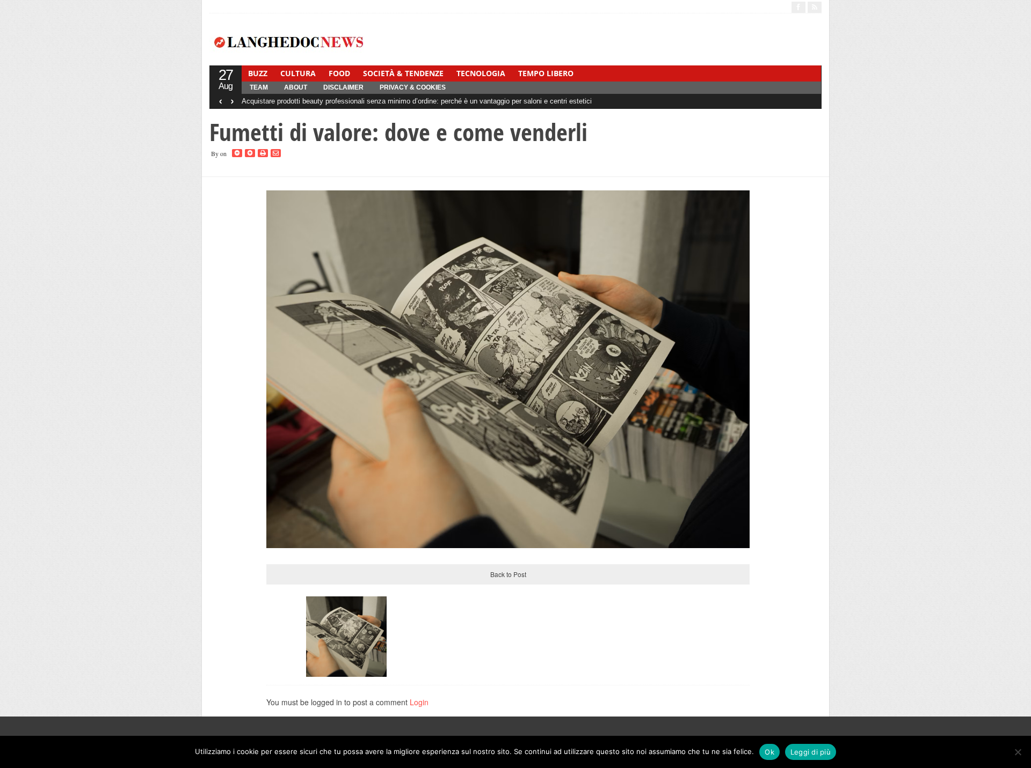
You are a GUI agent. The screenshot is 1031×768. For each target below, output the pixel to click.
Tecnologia (480, 73)
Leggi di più (810, 752)
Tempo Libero (545, 73)
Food (339, 73)
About (295, 87)
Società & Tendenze (403, 73)
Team (259, 87)
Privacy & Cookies (413, 87)
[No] (1017, 752)
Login (419, 702)
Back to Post (508, 574)
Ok (769, 752)
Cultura (298, 73)
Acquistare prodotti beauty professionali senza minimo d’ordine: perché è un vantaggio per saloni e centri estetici (417, 101)
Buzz (257, 73)
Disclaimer (343, 87)
